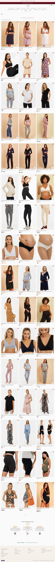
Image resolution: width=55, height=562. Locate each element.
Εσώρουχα (30, 9)
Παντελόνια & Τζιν (33, 8)
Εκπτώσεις (2, 556)
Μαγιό (22, 9)
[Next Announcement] (38, 1)
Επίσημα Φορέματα (36, 9)
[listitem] (27, 1)
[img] (27, 523)
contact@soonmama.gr (31, 550)
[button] (26, 535)
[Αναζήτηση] (53, 5)
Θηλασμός (25, 9)
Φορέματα (28, 8)
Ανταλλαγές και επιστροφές (4, 553)
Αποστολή (2, 550)
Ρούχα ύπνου (44, 8)
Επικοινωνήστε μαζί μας (18, 550)
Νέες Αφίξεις (23, 8)
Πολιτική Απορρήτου (17, 553)
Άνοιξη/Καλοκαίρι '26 (12, 8)
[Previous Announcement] (16, 1)
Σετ (46, 9)
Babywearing (43, 9)
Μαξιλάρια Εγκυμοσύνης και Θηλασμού (13, 9)
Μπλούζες (39, 8)
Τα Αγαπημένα (18, 8)
